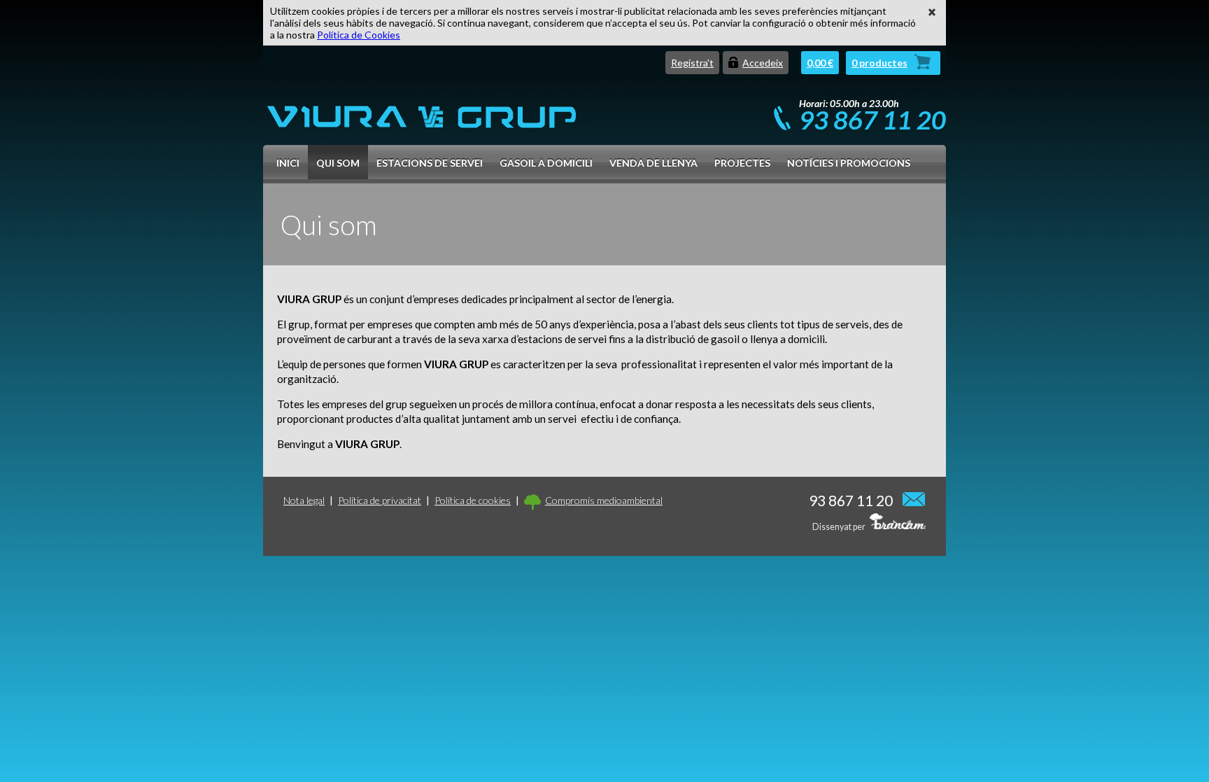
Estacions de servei (429, 163)
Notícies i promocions (848, 163)
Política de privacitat (379, 500)
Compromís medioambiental (604, 500)
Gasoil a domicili (546, 163)
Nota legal (304, 500)
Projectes (742, 163)
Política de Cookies (358, 35)
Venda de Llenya (653, 163)
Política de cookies (472, 500)
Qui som (338, 163)
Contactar (914, 498)
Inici (287, 163)
